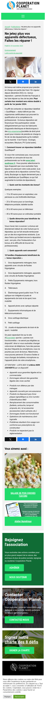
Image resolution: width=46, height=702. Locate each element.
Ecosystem (10, 338)
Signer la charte (19, 650)
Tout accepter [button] (19, 697)
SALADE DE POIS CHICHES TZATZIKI (23, 494)
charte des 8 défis (21, 642)
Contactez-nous (19, 619)
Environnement (10, 50)
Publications (15, 27)
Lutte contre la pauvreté (13, 53)
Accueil (7, 27)
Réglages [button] (7, 697)
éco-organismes (14, 131)
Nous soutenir (18, 577)
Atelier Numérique (23, 521)
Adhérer (14, 567)
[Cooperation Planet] (23, 668)
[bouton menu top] (23, 16)
